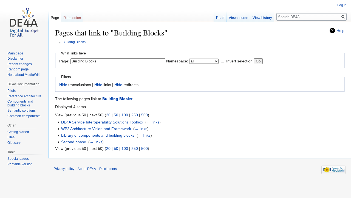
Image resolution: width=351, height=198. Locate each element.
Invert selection (239, 61)
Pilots (11, 91)
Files (11, 137)
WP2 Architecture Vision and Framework (96, 129)
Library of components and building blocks (97, 135)
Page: (64, 61)
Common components (23, 116)
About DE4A (87, 169)
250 (134, 115)
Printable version (20, 164)
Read (220, 18)
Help (340, 30)
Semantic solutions (21, 110)
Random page (18, 69)
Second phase (73, 142)
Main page (15, 53)
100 (124, 115)
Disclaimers (108, 169)
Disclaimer (15, 59)
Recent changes (19, 64)
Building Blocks (74, 42)
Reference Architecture (24, 96)
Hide (63, 84)
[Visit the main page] (24, 22)
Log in (342, 5)
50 (116, 115)
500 (144, 115)
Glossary (14, 143)
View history (262, 18)
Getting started (18, 132)
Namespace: (177, 61)
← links (153, 122)
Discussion (72, 18)
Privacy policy (64, 169)
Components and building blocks (20, 103)
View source (238, 18)
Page (55, 18)
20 (108, 115)
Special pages (18, 159)
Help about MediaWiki (23, 75)
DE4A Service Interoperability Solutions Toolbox (102, 122)
